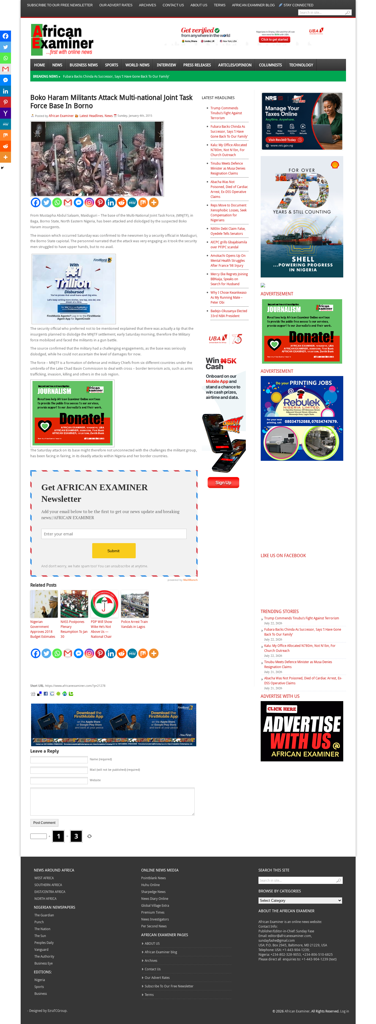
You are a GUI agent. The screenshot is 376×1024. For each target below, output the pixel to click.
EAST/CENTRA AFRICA (49, 891)
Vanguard (41, 949)
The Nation (42, 929)
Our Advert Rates (115, 5)
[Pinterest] (100, 202)
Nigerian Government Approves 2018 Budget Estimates (42, 629)
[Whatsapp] (57, 202)
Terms (219, 5)
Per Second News (154, 926)
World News (137, 64)
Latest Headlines (91, 115)
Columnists (270, 64)
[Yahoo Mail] (5, 113)
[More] (154, 202)
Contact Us (173, 5)
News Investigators (155, 919)
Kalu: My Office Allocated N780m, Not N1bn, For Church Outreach (229, 150)
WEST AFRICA (44, 878)
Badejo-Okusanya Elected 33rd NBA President (229, 313)
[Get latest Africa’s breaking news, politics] (56, 39)
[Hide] (2, 168)
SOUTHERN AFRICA (48, 885)
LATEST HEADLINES (218, 97)
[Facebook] (35, 202)
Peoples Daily (44, 942)
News (57, 64)
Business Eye (43, 963)
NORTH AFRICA (45, 898)
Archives (147, 5)
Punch (39, 922)
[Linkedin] (111, 202)
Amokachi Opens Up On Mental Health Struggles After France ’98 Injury (228, 260)
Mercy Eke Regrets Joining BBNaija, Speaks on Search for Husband (229, 279)
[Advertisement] (112, 671)
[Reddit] (121, 202)
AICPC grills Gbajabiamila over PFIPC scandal (229, 244)
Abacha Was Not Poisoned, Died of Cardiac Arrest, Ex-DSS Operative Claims (229, 189)
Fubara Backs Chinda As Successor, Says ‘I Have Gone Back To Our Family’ (116, 76)
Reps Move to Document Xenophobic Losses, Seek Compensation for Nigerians (229, 212)
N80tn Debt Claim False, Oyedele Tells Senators (228, 231)
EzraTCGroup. (57, 1010)
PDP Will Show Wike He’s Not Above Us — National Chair (101, 629)
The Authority (44, 956)
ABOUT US (198, 5)
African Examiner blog (253, 5)
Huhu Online (150, 885)
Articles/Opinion (235, 64)
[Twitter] (46, 202)
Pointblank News (153, 878)
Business (40, 993)
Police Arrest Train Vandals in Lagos (134, 624)
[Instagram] (89, 202)
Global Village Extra (155, 905)
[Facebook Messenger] (78, 202)
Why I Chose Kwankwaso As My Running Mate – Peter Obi (229, 297)
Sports (111, 64)
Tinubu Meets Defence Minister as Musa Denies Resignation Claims (228, 168)
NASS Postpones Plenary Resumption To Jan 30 (74, 629)
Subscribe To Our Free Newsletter (60, 5)
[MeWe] (132, 202)
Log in (344, 1011)
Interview (166, 64)
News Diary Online (154, 898)
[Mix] (143, 202)
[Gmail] (68, 202)
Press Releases (197, 64)
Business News (84, 64)
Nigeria (39, 979)
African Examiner (61, 115)
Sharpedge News (153, 891)
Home (39, 64)
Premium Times (152, 912)
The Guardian (44, 915)
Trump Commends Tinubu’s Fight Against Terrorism (226, 113)
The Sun (40, 935)
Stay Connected (299, 5)
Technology (301, 64)
